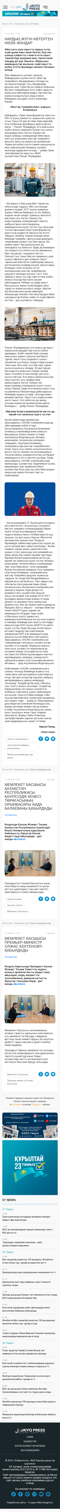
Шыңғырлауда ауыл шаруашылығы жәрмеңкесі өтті (29, 1271)
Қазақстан (30, 1441)
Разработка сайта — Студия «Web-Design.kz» (30, 1502)
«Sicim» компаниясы (17, 739)
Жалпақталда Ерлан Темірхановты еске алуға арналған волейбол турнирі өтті (26, 1376)
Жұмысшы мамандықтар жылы (20, 756)
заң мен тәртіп (14, 905)
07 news (34, 24)
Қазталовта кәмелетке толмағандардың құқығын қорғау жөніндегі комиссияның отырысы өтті (28, 1363)
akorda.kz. (20, 984)
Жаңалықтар (22, 24)
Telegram (36, 1104)
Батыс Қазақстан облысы (30, 1446)
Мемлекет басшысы (17, 911)
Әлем (30, 1437)
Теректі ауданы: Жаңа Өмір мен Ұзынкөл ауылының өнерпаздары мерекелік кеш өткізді (28, 1333)
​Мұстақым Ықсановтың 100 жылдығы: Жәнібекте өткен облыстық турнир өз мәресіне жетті (27, 1260)
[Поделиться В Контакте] (53, 739)
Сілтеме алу (11, 815)
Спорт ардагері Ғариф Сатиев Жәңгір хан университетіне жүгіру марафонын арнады (24, 1350)
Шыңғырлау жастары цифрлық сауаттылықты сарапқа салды (26, 1282)
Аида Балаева (14, 899)
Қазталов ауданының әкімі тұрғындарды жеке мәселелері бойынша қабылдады (26, 1308)
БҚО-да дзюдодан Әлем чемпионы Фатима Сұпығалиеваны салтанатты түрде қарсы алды (26, 1389)
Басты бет (7, 24)
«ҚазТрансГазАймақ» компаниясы (18, 747)
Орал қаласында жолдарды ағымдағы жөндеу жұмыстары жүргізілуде (26, 1217)
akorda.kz (19, 839)
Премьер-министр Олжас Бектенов (20, 1082)
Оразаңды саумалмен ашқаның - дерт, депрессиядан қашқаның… (22, 1242)
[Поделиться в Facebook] (41, 739)
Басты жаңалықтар (40, 769)
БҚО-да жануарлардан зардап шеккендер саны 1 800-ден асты (27, 1230)
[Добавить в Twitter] (47, 739)
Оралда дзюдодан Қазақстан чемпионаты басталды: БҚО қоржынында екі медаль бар (30, 1295)
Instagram (17, 1104)
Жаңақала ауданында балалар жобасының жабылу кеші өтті (29, 1414)
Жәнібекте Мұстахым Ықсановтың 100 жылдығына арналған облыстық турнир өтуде (28, 1320)
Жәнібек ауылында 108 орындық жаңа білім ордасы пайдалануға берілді (29, 1402)
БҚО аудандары (30, 1450)
